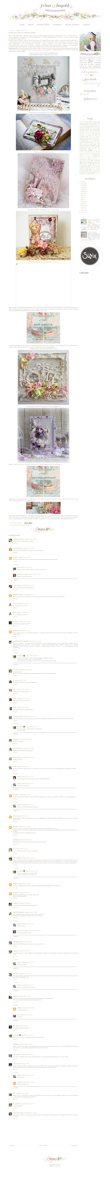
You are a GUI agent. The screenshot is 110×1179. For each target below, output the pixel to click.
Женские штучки (17, 525)
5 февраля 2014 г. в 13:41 (27, 1035)
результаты (97, 154)
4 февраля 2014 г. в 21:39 (26, 669)
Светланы (54, 54)
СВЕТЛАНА (16, 941)
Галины (55, 348)
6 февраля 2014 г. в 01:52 (27, 1103)
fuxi (14, 848)
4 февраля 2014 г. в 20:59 (24, 557)
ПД (26, 525)
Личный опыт (97, 139)
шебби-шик (84, 166)
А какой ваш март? (92, 232)
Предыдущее (74, 1145)
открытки (23, 525)
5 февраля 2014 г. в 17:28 (27, 923)
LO (85, 169)
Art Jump (92, 166)
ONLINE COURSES (72, 25)
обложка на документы (84, 146)
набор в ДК (82, 144)
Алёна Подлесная (17, 548)
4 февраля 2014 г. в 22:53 (21, 848)
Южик (14, 707)
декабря (83, 185)
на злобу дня (95, 142)
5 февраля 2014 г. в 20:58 (23, 1063)
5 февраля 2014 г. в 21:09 (26, 1014)
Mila (14, 1025)
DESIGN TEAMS (43, 25)
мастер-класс (96, 141)
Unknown (15, 557)
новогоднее (93, 144)
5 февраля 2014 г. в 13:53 (25, 1044)
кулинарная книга (90, 138)
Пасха (92, 151)
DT (91, 168)
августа (83, 193)
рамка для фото (88, 154)
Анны (51, 152)
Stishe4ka (15, 973)
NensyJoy (15, 621)
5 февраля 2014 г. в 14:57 (27, 1054)
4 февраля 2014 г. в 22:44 (25, 839)
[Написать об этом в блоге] (27, 523)
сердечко (95, 157)
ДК (90, 127)
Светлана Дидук (17, 857)
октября (83, 189)
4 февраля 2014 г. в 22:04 (31, 726)
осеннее (94, 148)
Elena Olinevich (16, 1054)
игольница (86, 132)
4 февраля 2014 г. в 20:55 (30, 539)
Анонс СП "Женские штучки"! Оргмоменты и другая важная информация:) (94, 221)
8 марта (86, 122)
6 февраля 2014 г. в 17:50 (27, 1075)
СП (28, 525)
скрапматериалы (94, 159)
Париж (87, 151)
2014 (82, 184)
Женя (14, 603)
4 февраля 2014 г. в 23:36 (24, 883)
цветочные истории (87, 163)
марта (82, 203)
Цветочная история (95, 162)
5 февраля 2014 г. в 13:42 (31, 871)
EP (94, 168)
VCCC (84, 173)
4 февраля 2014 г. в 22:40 (22, 816)
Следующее (12, 1145)
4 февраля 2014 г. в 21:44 (20, 680)
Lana (18, 567)
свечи (88, 157)
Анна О (14, 1063)
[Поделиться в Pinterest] (31, 523)
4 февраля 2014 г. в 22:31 (23, 766)
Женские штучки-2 (84, 130)
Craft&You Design (83, 168)
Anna (14, 816)
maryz (14, 698)
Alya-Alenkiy (16, 669)
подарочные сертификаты (84, 153)
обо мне (94, 147)
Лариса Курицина (17, 757)
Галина (15, 766)
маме (90, 141)
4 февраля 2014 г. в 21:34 (24, 630)
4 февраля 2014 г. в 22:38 (25, 794)
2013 (82, 210)
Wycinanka (90, 173)
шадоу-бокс (97, 165)
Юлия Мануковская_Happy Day (21, 641)
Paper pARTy (95, 169)
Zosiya (18, 776)
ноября (83, 187)
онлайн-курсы (82, 148)
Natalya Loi (15, 903)
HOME (22, 25)
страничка (97, 160)
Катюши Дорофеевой (54, 406)
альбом (95, 122)
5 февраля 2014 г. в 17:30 (27, 985)
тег (83, 162)
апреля (83, 201)
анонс (90, 123)
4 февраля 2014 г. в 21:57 (29, 716)
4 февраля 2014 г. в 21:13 (22, 603)
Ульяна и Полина (17, 585)
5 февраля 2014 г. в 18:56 (28, 1007)
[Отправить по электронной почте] (25, 523)
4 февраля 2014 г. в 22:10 (28, 748)
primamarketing (83, 171)
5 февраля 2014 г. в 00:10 (24, 892)
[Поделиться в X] (28, 523)
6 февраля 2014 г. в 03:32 (34, 930)
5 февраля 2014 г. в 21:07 (26, 567)
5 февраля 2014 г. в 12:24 (21, 1025)
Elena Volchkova (17, 1103)
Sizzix (89, 172)
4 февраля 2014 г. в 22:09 (26, 739)
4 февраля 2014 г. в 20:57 (29, 548)
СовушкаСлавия (82, 160)
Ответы (16, 564)
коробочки (91, 136)
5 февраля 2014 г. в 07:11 (24, 950)
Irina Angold (20, 655)
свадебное (81, 157)
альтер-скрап (82, 123)
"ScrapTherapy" (61, 499)
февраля (83, 205)
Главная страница (43, 1145)
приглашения (95, 153)
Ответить (15, 543)
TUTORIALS (57, 25)
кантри (92, 133)
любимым (83, 141)
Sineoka (59, 1166)
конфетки (82, 136)
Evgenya (15, 950)
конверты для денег (92, 135)
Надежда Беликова (18, 594)
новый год (94, 145)
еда (93, 127)
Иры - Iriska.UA (54, 262)
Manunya (15, 996)
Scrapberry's (95, 170)
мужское (88, 142)
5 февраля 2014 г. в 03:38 (30, 912)
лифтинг (90, 139)
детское (84, 127)
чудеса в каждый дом (88, 165)
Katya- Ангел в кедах (22, 574)
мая (82, 199)
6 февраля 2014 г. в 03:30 (34, 574)
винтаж (87, 126)
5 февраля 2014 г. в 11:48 (24, 996)
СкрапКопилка (83, 159)
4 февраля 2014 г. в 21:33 (24, 621)
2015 (82, 182)
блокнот (95, 123)
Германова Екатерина (18, 539)
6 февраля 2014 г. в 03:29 (30, 1113)
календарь (87, 133)
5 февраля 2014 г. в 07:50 (24, 973)
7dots (80, 121)
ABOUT (31, 25)
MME (90, 169)
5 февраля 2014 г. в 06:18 (25, 941)
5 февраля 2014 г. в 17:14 (27, 776)
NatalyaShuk (16, 739)
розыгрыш (95, 156)
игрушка (93, 132)
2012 (82, 212)
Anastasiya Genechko (18, 912)
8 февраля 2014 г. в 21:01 (28, 1082)
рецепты (88, 156)
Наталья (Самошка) (18, 716)
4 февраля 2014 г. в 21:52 (22, 707)
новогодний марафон (84, 145)
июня (82, 197)
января (82, 207)
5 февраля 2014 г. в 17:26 (27, 783)
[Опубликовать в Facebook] (30, 523)
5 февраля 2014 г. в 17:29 (27, 962)
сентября (83, 191)
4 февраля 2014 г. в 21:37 (31, 655)
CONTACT (86, 25)
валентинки (91, 124)
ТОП (30, 525)
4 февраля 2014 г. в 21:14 (22, 612)
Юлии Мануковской (53, 112)
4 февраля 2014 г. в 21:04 (29, 594)
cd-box (97, 166)
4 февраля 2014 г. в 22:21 (28, 757)
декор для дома (96, 126)
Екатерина (15, 794)
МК (82, 142)
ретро (83, 156)
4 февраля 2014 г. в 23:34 (28, 857)
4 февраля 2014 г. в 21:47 (22, 698)
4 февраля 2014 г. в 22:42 (24, 826)
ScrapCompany (82, 172)
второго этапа (66, 35)
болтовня (82, 124)
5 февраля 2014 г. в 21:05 (22, 1093)
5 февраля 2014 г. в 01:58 (25, 903)
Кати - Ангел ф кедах (53, 209)
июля (82, 195)
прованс (81, 154)
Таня (14, 689)
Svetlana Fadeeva (17, 748)
